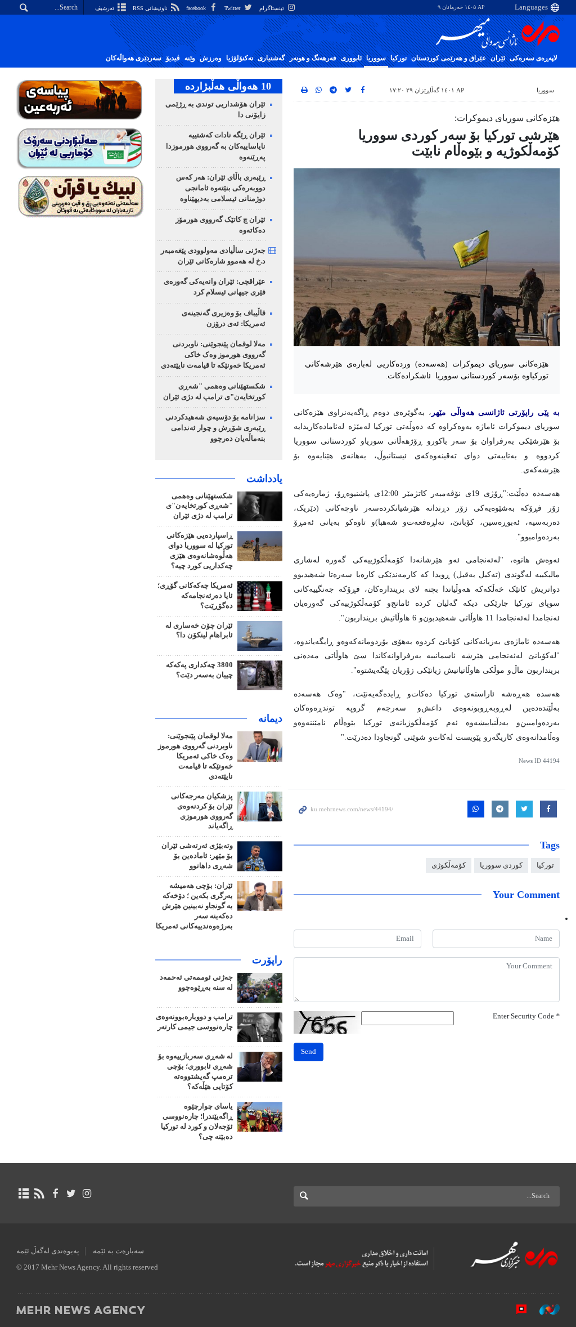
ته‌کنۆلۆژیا (239, 58)
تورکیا (398, 58)
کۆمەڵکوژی (448, 865)
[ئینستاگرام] (87, 1193)
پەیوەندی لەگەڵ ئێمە (47, 1251)
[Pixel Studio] (515, 1309)
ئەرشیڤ (105, 8)
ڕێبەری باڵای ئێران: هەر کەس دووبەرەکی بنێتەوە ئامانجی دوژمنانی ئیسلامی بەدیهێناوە (221, 188)
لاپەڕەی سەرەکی (533, 58)
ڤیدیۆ (173, 58)
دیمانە (270, 718)
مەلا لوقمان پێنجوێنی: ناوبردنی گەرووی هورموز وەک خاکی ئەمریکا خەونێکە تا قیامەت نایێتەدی (213, 354)
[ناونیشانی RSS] (39, 1193)
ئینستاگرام (272, 8)
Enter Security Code (526, 1016)
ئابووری (351, 58)
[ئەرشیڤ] (23, 1193)
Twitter (233, 8)
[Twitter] (71, 1193)
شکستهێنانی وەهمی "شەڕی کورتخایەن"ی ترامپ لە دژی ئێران (199, 506)
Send (308, 1052)
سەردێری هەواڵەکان (133, 58)
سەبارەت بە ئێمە (118, 1251)
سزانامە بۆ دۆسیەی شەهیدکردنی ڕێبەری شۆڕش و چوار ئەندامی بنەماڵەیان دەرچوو (215, 428)
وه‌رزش (211, 58)
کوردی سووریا (501, 865)
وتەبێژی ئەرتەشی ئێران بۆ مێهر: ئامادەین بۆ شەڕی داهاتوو (197, 856)
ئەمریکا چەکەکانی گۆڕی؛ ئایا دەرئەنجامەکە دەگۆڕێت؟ (195, 596)
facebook (197, 8)
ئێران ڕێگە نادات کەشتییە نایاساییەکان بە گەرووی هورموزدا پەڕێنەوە (216, 145)
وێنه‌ (189, 58)
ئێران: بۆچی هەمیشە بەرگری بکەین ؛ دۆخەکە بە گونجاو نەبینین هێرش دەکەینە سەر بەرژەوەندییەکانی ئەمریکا (194, 906)
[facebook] (55, 1193)
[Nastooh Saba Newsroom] (544, 1309)
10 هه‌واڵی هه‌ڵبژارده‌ (228, 86)
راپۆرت (267, 960)
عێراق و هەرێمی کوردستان (448, 58)
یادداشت (264, 478)
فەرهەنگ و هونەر (313, 58)
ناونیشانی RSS (151, 8)
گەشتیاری (271, 58)
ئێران (497, 58)
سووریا (376, 58)
